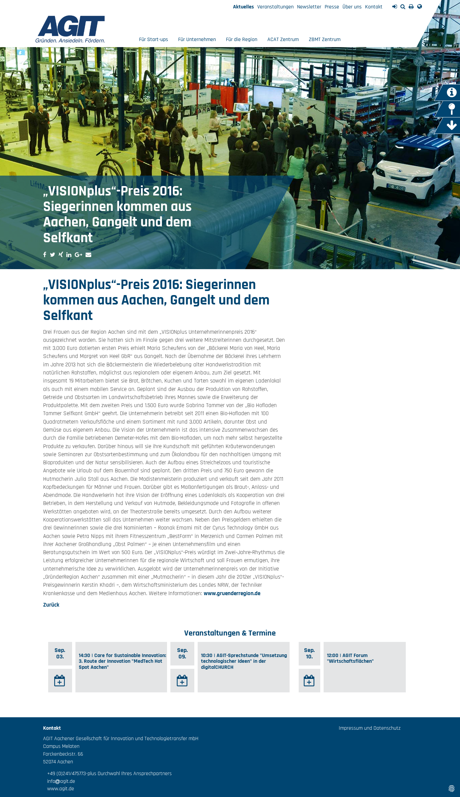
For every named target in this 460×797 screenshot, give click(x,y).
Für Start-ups (153, 39)
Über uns (352, 6)
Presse (332, 6)
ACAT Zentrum (283, 39)
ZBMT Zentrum (324, 39)
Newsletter (309, 6)
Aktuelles (243, 6)
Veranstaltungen (275, 6)
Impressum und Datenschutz (369, 728)
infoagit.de (59, 781)
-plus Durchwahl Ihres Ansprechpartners (129, 773)
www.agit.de (58, 788)
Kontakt (374, 6)
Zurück (51, 605)
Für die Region (241, 39)
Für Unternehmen (197, 39)
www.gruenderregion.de (232, 593)
